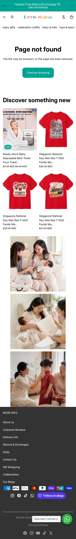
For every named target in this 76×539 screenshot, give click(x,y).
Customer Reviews (14, 429)
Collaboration (11, 474)
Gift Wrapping (11, 467)
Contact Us (9, 459)
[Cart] (72, 17)
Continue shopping (38, 72)
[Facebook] (25, 533)
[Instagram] (31, 533)
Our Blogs (9, 481)
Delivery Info (10, 437)
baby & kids (49, 27)
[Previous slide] (4, 6)
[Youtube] (38, 533)
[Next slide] (72, 6)
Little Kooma (31, 517)
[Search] (12, 17)
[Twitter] (51, 533)
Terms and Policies (38, 525)
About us (8, 422)
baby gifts (9, 27)
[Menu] (4, 17)
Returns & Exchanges (16, 444)
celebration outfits (29, 27)
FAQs (6, 452)
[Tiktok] (44, 533)
